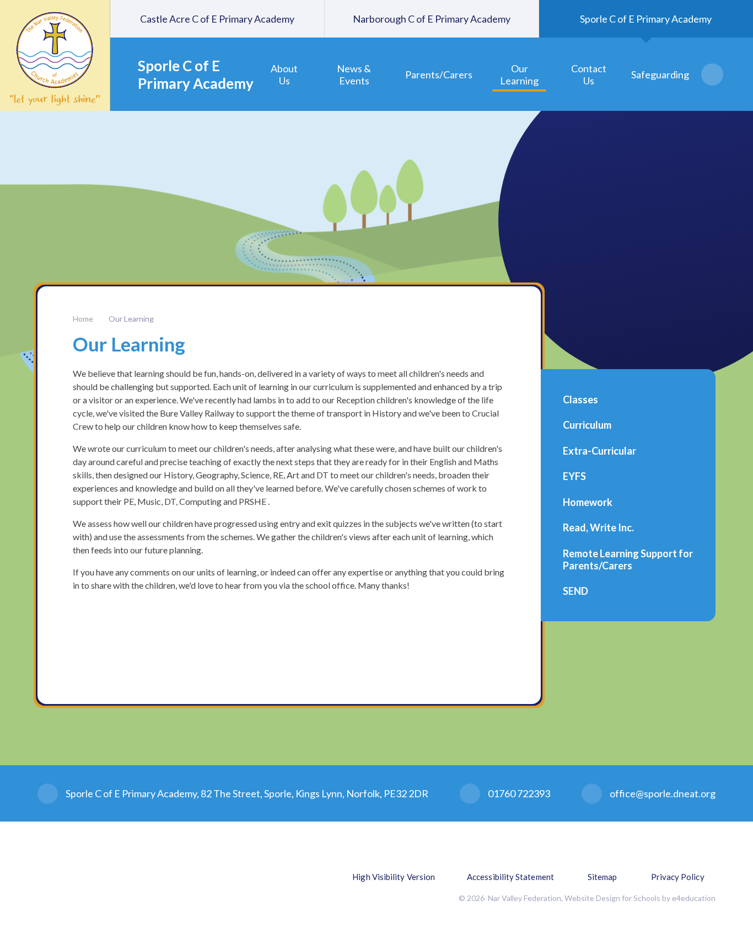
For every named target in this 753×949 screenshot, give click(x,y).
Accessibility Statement (510, 877)
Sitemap (602, 877)
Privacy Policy (677, 877)
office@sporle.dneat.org (663, 793)
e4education (694, 898)
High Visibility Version (393, 877)
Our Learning (131, 318)
